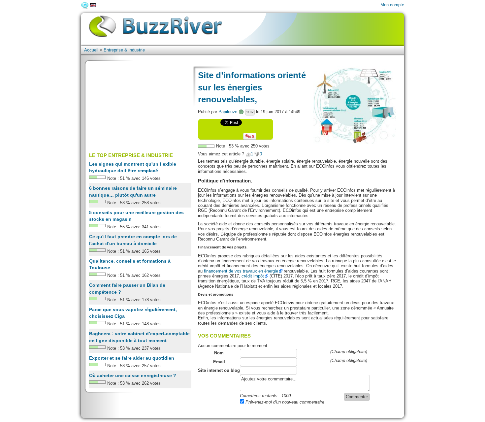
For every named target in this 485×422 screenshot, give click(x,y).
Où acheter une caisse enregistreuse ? (132, 375)
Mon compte (392, 4)
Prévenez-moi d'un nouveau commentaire (284, 402)
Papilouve (227, 111)
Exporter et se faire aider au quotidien (131, 358)
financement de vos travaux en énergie (241, 271)
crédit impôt (253, 276)
